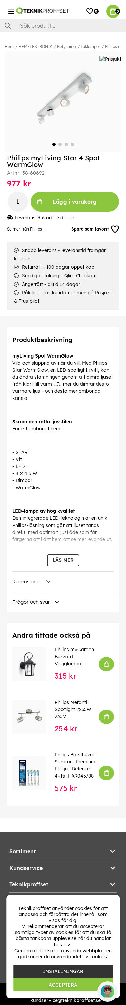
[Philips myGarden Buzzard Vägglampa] (34, 664)
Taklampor (90, 46)
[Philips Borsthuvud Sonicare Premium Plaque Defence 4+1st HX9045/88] (34, 773)
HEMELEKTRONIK (35, 46)
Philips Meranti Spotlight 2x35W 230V (73, 709)
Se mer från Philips (24, 229)
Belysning (66, 46)
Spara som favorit (90, 229)
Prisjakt (103, 293)
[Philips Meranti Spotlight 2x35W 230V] (34, 717)
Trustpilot (29, 301)
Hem (9, 46)
